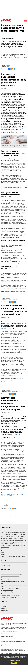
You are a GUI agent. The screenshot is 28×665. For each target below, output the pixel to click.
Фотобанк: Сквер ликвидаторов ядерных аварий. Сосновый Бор (12, 542)
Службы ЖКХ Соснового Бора (9, 597)
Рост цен (20, 391)
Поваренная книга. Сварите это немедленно (13, 556)
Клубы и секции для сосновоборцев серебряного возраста (10, 589)
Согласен (14, 662)
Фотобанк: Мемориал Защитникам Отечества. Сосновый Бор (13, 546)
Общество (8, 65)
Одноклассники (5, 610)
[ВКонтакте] (9, 69)
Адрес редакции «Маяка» (6, 623)
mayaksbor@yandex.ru (12, 631)
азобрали (22, 128)
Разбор (3, 554)
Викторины (4, 550)
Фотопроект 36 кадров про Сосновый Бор (12, 538)
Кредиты (9, 299)
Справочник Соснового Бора (8, 579)
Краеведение (4, 549)
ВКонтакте (4, 608)
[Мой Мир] (14, 69)
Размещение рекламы (5, 633)
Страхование (6, 66)
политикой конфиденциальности (14, 660)
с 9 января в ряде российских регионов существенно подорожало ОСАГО (13, 494)
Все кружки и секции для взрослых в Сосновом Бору (14, 585)
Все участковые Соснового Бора (9, 593)
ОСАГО (5, 505)
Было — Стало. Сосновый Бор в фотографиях (13, 536)
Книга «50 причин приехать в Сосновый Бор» (13, 534)
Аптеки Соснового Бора (7, 592)
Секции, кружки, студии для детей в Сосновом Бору (13, 582)
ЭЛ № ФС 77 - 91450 (10, 629)
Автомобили (9, 391)
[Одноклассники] (12, 69)
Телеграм (3, 606)
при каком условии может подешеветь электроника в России (12, 380)
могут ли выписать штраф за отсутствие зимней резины (14, 292)
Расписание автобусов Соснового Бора (11, 574)
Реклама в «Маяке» (6, 565)
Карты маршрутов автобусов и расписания (12, 578)
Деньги (5, 299)
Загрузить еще (15, 515)
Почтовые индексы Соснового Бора (10, 595)
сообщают (4, 328)
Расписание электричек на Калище (10, 576)
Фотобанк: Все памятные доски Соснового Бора (13, 540)
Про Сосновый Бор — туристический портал (13, 532)
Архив (2, 552)
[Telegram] (11, 69)
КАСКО (5, 391)
